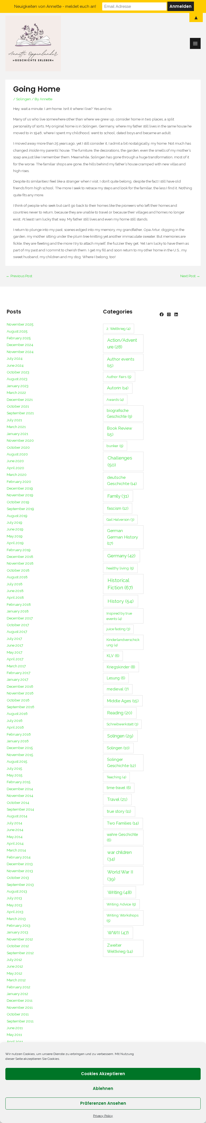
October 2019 (18, 502)
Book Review (119, 431)
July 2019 (14, 522)
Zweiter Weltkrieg (120, 948)
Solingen (23, 99)
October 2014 (18, 802)
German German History (122, 537)
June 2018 (15, 591)
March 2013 (16, 919)
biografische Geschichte (119, 413)
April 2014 (15, 843)
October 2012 (18, 946)
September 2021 (20, 413)
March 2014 (16, 850)
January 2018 (18, 611)
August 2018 (17, 577)
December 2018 (20, 556)
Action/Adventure (122, 343)
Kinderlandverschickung (122, 642)
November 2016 (20, 693)
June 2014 (15, 830)
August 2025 (17, 331)
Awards (115, 399)
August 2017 (17, 631)
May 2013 (14, 905)
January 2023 (17, 386)
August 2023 (17, 379)
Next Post (190, 276)
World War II (120, 875)
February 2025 (19, 338)
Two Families (123, 823)
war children (119, 856)
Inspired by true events (119, 616)
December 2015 (20, 748)
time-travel (119, 788)
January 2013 (17, 932)
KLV (113, 656)
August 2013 (17, 891)
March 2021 (16, 427)
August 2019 (17, 516)
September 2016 (20, 707)
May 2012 (14, 973)
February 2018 (19, 604)
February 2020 (19, 481)
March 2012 (16, 980)
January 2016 (18, 741)
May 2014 (15, 837)
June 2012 (15, 966)
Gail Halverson (120, 520)
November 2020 (20, 440)
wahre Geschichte (122, 837)
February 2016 (19, 734)
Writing (120, 892)
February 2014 (19, 857)
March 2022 (16, 392)
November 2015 (20, 755)
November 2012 (20, 939)
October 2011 (18, 1014)
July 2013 (14, 898)
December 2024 (20, 345)
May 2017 (14, 652)
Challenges (120, 461)
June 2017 (15, 645)
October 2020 (18, 447)
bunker (114, 446)
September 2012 (20, 953)
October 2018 (18, 570)
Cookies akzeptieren (103, 1073)
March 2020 (17, 474)
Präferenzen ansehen (103, 1103)
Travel (117, 799)
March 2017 (16, 666)
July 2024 (15, 358)
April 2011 (15, 1041)
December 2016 (20, 686)
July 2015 (14, 768)
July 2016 (15, 720)
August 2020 (17, 454)
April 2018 (15, 597)
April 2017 (15, 659)
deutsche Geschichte (122, 480)
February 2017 (18, 673)
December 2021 (20, 399)
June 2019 (15, 529)
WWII (118, 932)
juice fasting (118, 629)
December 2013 (20, 864)
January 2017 (17, 679)
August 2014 (17, 816)
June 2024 (15, 365)
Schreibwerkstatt (122, 724)
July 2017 (14, 638)
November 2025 (20, 324)
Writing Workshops (122, 918)
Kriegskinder (121, 667)
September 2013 (20, 884)
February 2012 (18, 987)
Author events (120, 362)
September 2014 (20, 809)
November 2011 (20, 1007)
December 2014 (20, 789)
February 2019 (19, 550)
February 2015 (18, 782)
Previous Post (19, 276)
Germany (121, 555)
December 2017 (20, 618)
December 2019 (20, 488)
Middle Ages (123, 700)
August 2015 (17, 761)
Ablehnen (103, 1088)
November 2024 (20, 352)
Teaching (116, 777)
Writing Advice (121, 904)
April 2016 (15, 727)
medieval (118, 689)
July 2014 (14, 823)
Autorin (117, 388)
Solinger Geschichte (121, 762)
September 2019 (20, 509)
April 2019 (15, 543)
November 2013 (20, 871)
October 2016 (18, 700)
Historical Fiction (120, 583)
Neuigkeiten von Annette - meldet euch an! (55, 6)
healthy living (120, 568)
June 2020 (15, 461)
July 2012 (14, 959)
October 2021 (18, 406)
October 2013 (18, 877)
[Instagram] (168, 314)
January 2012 (17, 994)
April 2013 (15, 912)
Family (118, 496)
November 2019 (20, 495)
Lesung (116, 678)
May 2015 (14, 775)
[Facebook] (161, 314)
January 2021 (17, 434)
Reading (119, 712)
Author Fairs (118, 377)
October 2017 (18, 625)
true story (119, 811)
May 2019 (15, 536)
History (121, 601)
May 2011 (14, 1034)
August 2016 (17, 713)
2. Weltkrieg (118, 328)
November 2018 (20, 563)
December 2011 (19, 1000)
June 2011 (15, 1028)
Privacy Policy (103, 1116)
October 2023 (18, 372)
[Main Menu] (195, 43)
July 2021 (14, 420)
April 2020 (15, 468)
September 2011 (20, 1021)
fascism (117, 508)
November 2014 (20, 795)
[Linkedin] (176, 314)
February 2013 (18, 925)
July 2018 (15, 584)
